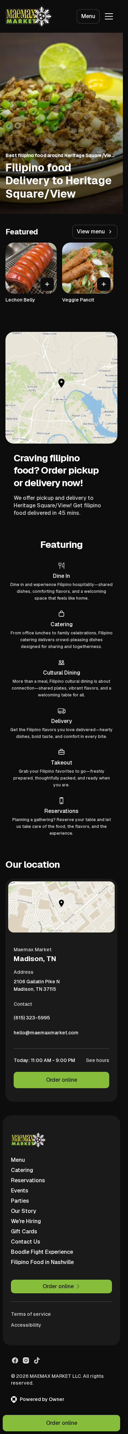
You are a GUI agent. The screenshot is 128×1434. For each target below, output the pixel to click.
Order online (61, 1079)
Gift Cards (24, 1231)
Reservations (28, 1180)
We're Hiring (26, 1221)
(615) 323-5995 (32, 1019)
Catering (22, 1170)
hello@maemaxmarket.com (46, 1034)
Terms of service (31, 1314)
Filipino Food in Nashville (42, 1262)
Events (19, 1190)
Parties (20, 1200)
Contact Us (25, 1241)
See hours (97, 1060)
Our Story (23, 1211)
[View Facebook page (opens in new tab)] (15, 1360)
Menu (88, 16)
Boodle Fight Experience (42, 1251)
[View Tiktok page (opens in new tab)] (37, 1360)
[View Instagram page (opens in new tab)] (26, 1360)
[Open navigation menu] (109, 16)
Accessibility (26, 1325)
